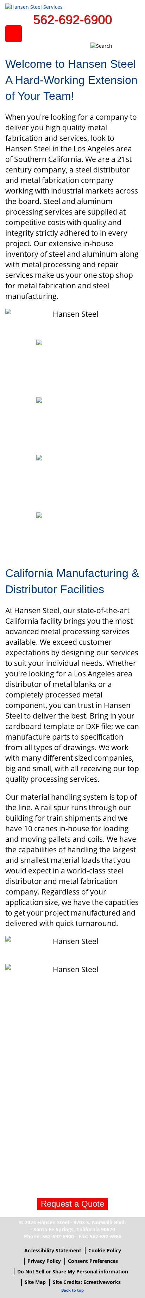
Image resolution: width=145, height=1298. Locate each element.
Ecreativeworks (102, 1282)
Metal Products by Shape (72, 423)
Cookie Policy (104, 1250)
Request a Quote (72, 1203)
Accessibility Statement (52, 1250)
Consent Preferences (93, 1261)
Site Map (35, 1282)
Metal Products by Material (72, 481)
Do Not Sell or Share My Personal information (72, 1271)
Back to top (72, 1290)
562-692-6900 (72, 19)
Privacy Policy (44, 1261)
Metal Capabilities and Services (73, 366)
